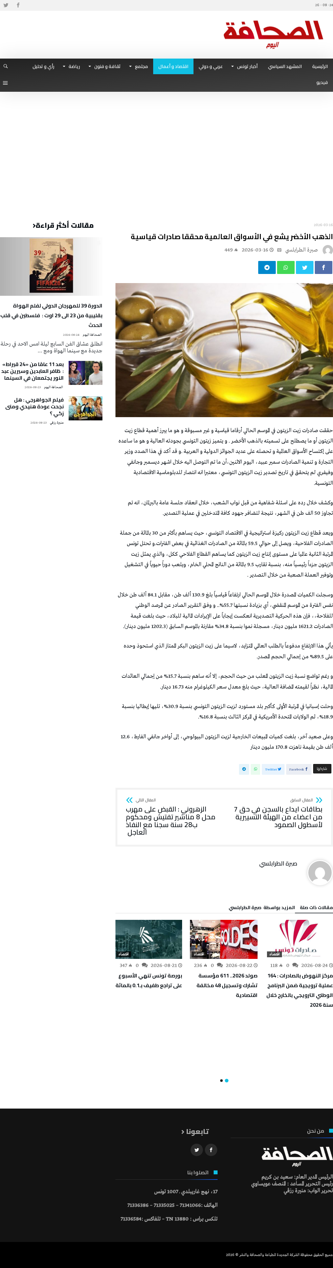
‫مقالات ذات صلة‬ (316, 908)
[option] (299, 964)
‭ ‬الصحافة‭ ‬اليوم (92, 335)
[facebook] (323, 267)
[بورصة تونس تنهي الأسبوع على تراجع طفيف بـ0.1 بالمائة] (148, 939)
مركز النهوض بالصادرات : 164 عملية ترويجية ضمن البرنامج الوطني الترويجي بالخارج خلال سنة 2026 (299, 990)
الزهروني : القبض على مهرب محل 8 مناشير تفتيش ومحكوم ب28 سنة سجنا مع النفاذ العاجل (171, 817)
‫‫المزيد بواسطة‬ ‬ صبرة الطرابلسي (262, 908)
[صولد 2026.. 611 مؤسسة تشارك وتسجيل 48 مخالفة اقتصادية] (224, 939)
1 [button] (227, 1081)
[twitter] (304, 267)
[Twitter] (6, 5)
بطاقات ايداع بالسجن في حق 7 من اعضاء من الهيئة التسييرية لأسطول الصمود (278, 813)
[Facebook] (18, 5)
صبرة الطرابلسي (301, 250)
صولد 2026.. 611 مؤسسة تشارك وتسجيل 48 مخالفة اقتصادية (227, 985)
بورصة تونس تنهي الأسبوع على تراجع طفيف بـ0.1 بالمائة (148, 980)
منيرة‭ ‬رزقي (57, 423)
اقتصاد (274, 954)
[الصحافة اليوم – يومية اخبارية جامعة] (273, 20)
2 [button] (221, 1080)
